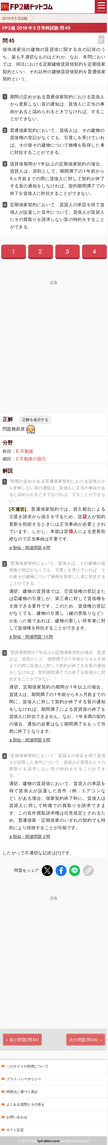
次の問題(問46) (83, 1039)
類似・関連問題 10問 (33, 636)
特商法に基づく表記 (22, 1091)
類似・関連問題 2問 (31, 836)
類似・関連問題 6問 (31, 547)
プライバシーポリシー (23, 1078)
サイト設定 (15, 1129)
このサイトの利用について (27, 1065)
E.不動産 (24, 451)
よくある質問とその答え (25, 1104)
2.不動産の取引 (31, 458)
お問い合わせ (16, 1116)
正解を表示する (35, 420)
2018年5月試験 (15, 18)
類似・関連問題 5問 (31, 740)
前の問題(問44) (24, 1039)
